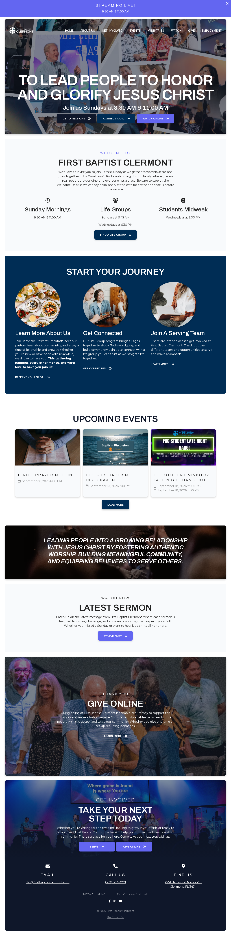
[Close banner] (227, 4)
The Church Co (115, 917)
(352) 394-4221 (115, 882)
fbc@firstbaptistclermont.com (47, 882)
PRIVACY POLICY (93, 894)
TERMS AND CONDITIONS (131, 894)
